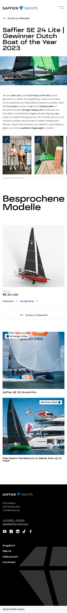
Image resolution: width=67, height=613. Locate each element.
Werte (7, 551)
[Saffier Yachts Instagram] (11, 531)
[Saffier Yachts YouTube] (5, 531)
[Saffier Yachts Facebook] (31, 531)
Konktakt (9, 562)
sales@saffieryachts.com (15, 523)
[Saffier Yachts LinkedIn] (18, 531)
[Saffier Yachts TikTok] (24, 531)
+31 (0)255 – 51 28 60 (14, 520)
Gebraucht (10, 557)
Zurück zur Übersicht (19, 18)
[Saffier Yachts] (20, 8)
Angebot (9, 545)
